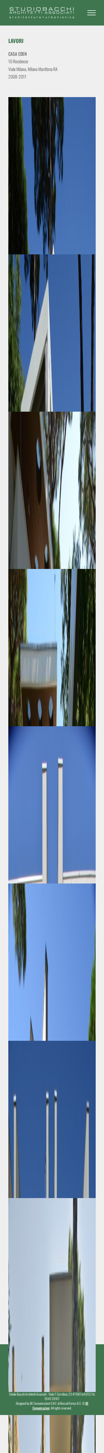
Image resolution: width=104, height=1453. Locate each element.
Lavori (16, 40)
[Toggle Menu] (91, 12)
